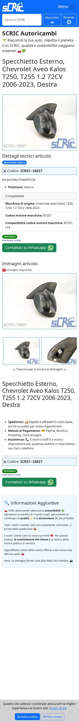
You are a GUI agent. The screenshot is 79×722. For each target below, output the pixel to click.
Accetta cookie (27, 717)
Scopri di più (58, 708)
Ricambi (68, 17)
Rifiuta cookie (52, 717)
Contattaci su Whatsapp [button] (26, 247)
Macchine (52, 18)
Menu (63, 6)
